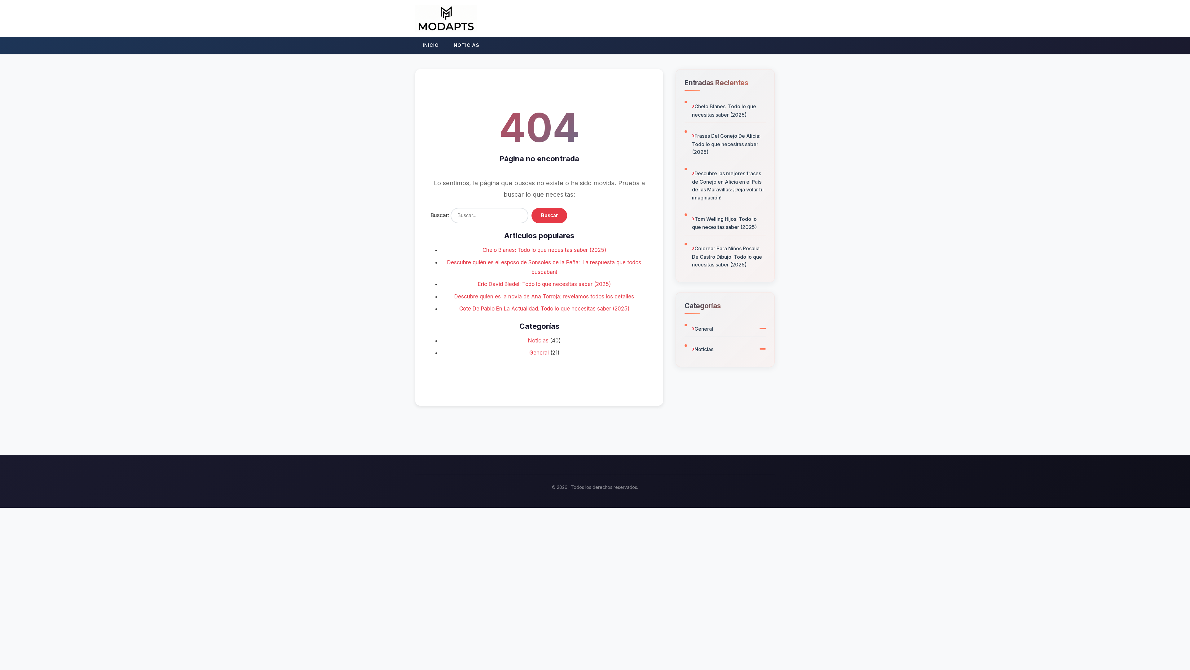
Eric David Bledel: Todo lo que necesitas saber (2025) (544, 284)
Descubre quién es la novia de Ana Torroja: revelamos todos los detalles (544, 296)
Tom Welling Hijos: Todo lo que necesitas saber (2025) (724, 223)
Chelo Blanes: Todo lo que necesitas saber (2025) (544, 250)
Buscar (549, 215)
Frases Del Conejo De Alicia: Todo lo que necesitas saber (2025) (726, 144)
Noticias (466, 45)
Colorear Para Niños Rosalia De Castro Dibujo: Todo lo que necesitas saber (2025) (727, 256)
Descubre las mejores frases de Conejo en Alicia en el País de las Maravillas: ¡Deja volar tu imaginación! (728, 185)
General (539, 353)
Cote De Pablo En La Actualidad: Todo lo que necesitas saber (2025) (544, 309)
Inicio (431, 45)
